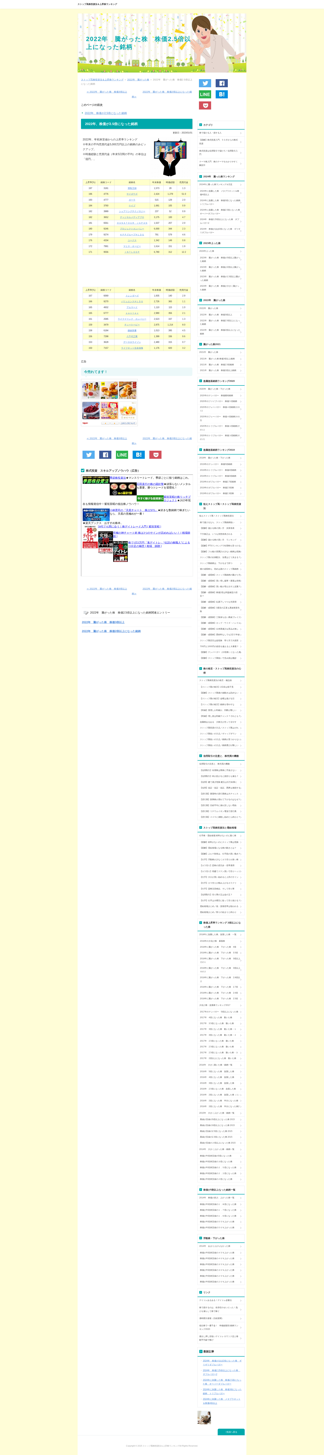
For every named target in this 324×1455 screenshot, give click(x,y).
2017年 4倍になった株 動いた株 (216, 1017)
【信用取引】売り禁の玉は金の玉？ (216, 894)
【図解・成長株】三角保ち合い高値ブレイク (220, 617)
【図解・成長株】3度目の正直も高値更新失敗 (220, 610)
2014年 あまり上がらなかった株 (214, 1246)
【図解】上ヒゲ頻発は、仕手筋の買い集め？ (220, 854)
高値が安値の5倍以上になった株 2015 (217, 1119)
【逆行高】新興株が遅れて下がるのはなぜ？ (220, 799)
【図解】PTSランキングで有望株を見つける (220, 546)
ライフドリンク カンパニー (132, 319)
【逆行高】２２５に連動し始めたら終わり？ (220, 817)
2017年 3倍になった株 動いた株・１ (218, 1029)
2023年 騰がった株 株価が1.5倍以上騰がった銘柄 (220, 278)
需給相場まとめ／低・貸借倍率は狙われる (219, 906)
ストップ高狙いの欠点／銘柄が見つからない (220, 739)
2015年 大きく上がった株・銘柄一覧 (216, 1113)
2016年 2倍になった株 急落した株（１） (220, 1095)
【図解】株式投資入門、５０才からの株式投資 (218, 142)
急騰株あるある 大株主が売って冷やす (218, 722)
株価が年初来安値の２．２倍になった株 (218, 1173)
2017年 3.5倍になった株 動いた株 (217, 1023)
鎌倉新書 (132, 330)
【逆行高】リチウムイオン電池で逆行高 (218, 811)
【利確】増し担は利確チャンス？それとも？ (220, 716)
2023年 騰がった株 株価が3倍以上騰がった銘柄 (220, 259)
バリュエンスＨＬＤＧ (132, 301)
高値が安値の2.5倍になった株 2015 (216, 1131)
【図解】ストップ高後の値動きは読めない (219, 693)
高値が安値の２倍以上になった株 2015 (218, 1143)
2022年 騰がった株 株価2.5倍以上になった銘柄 (220, 322)
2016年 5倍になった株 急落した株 (217, 1071)
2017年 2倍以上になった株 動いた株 (218, 1058)
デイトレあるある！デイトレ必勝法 (215, 1300)
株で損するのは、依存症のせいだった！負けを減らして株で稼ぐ (218, 1309)
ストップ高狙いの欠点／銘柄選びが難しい (219, 745)
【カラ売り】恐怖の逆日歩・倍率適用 (217, 865)
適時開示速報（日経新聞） (211, 1318)
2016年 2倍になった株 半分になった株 (219, 1100)
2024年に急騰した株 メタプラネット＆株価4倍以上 (219, 193)
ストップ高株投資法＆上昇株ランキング (97, 4)
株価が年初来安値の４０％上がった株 (217, 1258)
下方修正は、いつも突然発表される (216, 534)
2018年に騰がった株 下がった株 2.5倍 (219, 998)
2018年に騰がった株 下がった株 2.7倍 (219, 987)
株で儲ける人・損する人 (210, 133)
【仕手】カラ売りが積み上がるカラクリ (218, 883)
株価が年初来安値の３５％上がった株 (217, 1264)
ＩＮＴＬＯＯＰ (132, 252)
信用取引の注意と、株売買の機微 (214, 764)
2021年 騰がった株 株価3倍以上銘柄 (217, 359)
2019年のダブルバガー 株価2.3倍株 (217, 493)
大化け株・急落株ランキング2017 (214, 1005)
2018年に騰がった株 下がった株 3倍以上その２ (220, 970)
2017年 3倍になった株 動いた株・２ (218, 1035)
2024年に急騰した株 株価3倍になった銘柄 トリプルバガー (221, 202)
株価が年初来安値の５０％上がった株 (217, 1227)
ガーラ (132, 200)
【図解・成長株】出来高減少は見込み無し (219, 629)
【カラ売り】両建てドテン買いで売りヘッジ (220, 871)
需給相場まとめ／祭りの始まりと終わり (218, 912)
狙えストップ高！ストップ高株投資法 (216, 516)
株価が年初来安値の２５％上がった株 (217, 1276)
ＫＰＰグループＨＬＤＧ (132, 234)
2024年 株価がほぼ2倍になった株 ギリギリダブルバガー (220, 231)
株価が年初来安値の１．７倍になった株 (218, 1210)
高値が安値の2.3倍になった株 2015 (216, 1137)
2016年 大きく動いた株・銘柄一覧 (215, 1065)
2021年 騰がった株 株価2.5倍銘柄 (217, 364)
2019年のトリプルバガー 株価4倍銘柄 (218, 470)
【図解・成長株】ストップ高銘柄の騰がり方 (220, 575)
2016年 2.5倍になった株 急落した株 (218, 1089)
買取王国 (132, 188)
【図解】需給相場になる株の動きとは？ (218, 848)
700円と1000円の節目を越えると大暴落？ (219, 646)
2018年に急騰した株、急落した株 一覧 (217, 934)
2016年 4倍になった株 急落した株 (217, 1077)
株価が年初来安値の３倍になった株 (216, 1161)
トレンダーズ (132, 295)
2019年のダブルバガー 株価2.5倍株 (217, 487)
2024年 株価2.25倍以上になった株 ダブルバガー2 (219, 221)
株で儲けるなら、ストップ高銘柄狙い (217, 522)
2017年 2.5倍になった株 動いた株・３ (219, 1052)
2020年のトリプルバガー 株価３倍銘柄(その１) (220, 428)
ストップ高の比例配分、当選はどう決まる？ (220, 557)
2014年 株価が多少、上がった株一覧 (216, 1197)
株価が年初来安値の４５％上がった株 (217, 1253)
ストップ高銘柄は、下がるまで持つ (216, 563)
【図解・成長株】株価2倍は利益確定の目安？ (219, 594)
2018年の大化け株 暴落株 (212, 941)
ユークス (132, 240)
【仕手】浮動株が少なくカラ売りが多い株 (219, 859)
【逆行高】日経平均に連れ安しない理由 (218, 805)
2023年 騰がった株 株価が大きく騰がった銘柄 (219, 288)
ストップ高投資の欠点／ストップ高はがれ (219, 728)
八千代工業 (132, 336)
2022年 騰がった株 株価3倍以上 (103, 622)
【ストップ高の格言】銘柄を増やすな (217, 704)
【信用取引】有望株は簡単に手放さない (218, 770)
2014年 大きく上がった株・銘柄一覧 (216, 1149)
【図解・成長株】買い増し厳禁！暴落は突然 (220, 581)
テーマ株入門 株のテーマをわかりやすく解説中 (218, 163)
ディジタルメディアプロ (132, 217)
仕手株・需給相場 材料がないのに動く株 (217, 835)
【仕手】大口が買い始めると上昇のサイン (219, 877)
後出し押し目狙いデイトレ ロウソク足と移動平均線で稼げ (218, 1338)
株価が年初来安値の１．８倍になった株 (218, 1204)
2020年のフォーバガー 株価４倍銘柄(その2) (220, 418)
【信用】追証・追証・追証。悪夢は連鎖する (220, 788)
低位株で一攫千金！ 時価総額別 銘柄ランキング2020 (218, 1327)
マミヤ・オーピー (132, 246)
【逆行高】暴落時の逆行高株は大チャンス (219, 794)
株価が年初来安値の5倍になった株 (216, 1156)
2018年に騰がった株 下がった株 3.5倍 (219, 952)
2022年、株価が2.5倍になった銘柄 (106, 113)
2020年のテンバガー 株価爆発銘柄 (216, 395)
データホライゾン (132, 342)
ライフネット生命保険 (132, 348)
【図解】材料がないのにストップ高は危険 (219, 842)
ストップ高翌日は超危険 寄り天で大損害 (219, 640)
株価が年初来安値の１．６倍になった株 (218, 1216)
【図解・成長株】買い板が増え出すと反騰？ (220, 586)
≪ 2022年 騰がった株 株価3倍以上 (107, 91)
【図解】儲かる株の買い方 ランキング (218, 540)
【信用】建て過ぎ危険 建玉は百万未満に (218, 782)
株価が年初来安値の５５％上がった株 (217, 1221)
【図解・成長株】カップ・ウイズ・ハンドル (220, 623)
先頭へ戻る (231, 1432)
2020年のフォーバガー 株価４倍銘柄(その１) (220, 409)
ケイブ (132, 205)
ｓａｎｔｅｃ (132, 313)
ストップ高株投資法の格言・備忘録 (215, 680)
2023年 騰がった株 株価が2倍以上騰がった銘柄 (220, 269)
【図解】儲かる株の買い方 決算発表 (217, 528)
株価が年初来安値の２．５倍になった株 (218, 1167)
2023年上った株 (206, 251)
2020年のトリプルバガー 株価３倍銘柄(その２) (220, 437)
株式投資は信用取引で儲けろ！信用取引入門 (218, 153)
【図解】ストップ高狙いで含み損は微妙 (218, 658)
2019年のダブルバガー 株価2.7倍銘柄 (218, 482)
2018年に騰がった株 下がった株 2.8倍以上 (220, 979)
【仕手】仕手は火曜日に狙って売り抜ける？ (220, 900)
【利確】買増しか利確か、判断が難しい (218, 710)
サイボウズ (132, 194)
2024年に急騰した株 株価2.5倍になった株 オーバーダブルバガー (221, 212)
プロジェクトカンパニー (132, 228)
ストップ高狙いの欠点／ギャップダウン (218, 733)
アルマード (132, 307)
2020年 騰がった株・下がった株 (214, 389)
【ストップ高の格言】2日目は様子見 (217, 687)
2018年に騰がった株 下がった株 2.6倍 (219, 993)
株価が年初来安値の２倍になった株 (216, 1179)
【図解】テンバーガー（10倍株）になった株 (220, 652)
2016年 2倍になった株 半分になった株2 (219, 1106)
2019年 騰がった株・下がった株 (214, 458)
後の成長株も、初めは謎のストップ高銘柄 (219, 569)
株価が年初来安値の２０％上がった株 (217, 1282)
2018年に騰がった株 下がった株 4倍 (218, 947)
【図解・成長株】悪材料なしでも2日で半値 (220, 634)
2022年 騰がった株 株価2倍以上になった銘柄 (111, 631)
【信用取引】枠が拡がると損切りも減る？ (219, 776)
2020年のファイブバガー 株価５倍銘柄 (218, 401)
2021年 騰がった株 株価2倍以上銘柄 (218, 370)
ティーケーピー (132, 324)
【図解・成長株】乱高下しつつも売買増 (218, 602)
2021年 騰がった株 (208, 352)
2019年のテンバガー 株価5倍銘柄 (216, 464)
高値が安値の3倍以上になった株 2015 (217, 1125)
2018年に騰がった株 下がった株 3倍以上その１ (220, 960)
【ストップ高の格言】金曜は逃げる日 (217, 698)
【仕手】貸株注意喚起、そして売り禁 (217, 889)
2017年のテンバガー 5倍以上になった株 (219, 1012)
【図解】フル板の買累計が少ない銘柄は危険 (220, 551)
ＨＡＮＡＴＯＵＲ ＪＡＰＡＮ (132, 223)
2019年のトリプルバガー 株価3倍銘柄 (218, 476)
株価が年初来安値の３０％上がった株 (217, 1270)
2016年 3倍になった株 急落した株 (217, 1083)
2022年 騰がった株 (208, 308)
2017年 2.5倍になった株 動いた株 (217, 1041)
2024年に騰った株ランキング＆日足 (215, 184)
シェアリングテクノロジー (132, 211)
